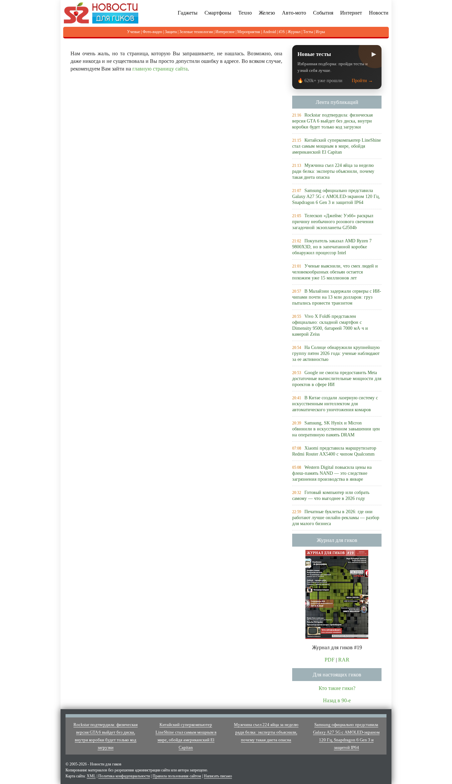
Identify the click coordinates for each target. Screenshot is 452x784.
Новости (378, 13)
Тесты (308, 31)
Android (269, 31)
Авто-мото (294, 13)
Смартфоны (217, 13)
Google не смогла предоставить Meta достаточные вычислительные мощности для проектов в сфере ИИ (336, 378)
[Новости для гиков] (101, 12)
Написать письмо (218, 776)
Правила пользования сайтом (177, 776)
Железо (267, 13)
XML (91, 776)
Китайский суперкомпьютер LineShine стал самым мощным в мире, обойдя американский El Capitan (336, 146)
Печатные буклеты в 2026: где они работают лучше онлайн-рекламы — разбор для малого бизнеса (335, 517)
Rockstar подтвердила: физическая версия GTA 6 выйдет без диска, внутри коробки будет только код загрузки (332, 121)
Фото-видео (152, 31)
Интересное (225, 31)
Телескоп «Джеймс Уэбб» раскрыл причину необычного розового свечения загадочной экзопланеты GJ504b (332, 221)
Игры (320, 31)
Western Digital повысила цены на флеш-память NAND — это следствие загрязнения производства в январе (332, 473)
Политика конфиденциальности (124, 776)
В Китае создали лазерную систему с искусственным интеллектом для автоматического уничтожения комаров (335, 403)
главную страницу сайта (160, 69)
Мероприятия (248, 31)
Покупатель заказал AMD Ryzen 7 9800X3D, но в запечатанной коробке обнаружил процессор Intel (332, 246)
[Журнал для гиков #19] (336, 594)
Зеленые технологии (196, 31)
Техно (245, 13)
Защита (171, 31)
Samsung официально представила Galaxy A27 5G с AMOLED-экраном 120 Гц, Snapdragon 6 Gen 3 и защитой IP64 (336, 196)
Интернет (351, 13)
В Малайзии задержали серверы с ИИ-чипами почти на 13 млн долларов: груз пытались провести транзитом (336, 297)
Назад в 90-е (337, 700)
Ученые (133, 31)
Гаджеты (188, 13)
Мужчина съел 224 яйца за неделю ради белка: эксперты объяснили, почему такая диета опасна (333, 171)
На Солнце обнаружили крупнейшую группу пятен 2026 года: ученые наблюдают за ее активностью (336, 353)
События (323, 13)
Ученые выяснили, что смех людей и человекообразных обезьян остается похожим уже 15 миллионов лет (335, 272)
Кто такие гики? (337, 688)
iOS (282, 31)
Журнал (294, 31)
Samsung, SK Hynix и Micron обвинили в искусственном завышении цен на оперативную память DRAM (336, 428)
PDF (330, 659)
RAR (343, 659)
